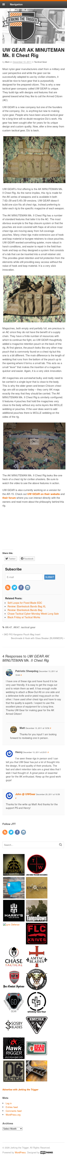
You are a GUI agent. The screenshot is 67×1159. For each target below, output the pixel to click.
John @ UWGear (25, 794)
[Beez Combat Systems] (14, 988)
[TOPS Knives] (14, 873)
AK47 (16, 627)
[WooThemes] (46, 1152)
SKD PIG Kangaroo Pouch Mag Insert (21, 634)
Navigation (16, 4)
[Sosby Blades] (14, 1034)
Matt (7, 61)
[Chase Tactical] (14, 965)
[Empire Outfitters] (36, 1034)
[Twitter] (15, 587)
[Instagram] (28, 587)
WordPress (20, 1152)
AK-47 (8, 627)
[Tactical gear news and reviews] (22, 39)
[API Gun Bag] (14, 896)
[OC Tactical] (14, 1080)
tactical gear (28, 627)
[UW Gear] (36, 896)
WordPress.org (13, 1114)
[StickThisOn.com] (36, 1057)
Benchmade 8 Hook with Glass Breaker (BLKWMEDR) (37, 638)
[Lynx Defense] (11, 924)
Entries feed (12, 1107)
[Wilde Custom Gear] (36, 988)
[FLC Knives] (36, 942)
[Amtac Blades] (36, 965)
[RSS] (8, 587)
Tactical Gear (40, 61)
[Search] (60, 844)
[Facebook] (21, 587)
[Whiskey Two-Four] (36, 1011)
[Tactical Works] (36, 873)
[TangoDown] (36, 919)
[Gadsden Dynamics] (14, 1011)
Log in (9, 1103)
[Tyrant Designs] (36, 1080)
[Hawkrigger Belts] (14, 1057)
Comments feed (13, 1110)
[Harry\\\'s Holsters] (14, 919)
